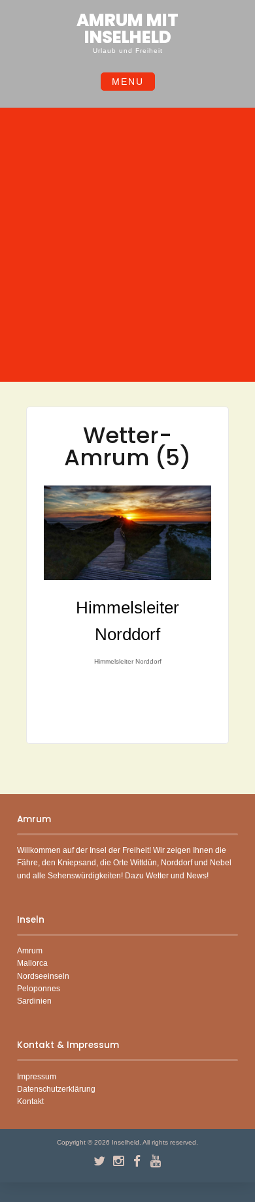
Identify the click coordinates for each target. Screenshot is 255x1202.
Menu (128, 81)
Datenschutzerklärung (56, 1089)
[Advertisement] (127, 246)
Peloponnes (38, 988)
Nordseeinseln (43, 976)
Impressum (36, 1076)
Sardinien (34, 1001)
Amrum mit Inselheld (127, 28)
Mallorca (32, 963)
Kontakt (30, 1101)
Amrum (29, 950)
